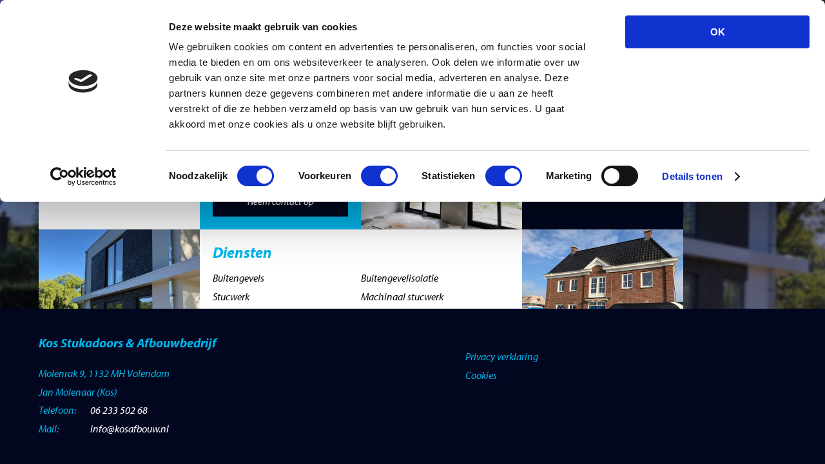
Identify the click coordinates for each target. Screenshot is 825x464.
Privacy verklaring (501, 356)
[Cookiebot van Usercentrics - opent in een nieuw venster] (83, 176)
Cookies (481, 375)
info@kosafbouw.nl (129, 428)
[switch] (379, 176)
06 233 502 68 (119, 409)
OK (717, 31)
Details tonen (692, 176)
